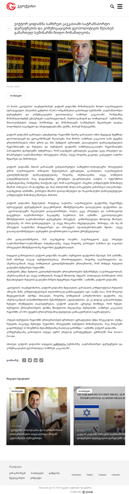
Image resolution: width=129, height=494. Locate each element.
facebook (76, 475)
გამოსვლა (59, 344)
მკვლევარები (17, 477)
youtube (102, 475)
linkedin (116, 475)
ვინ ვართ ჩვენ (17, 473)
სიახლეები (16, 95)
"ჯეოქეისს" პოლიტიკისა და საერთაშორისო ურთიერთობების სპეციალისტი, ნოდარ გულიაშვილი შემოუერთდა (36, 434)
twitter (89, 475)
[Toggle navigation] (119, 6)
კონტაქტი (35, 477)
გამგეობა (54, 473)
